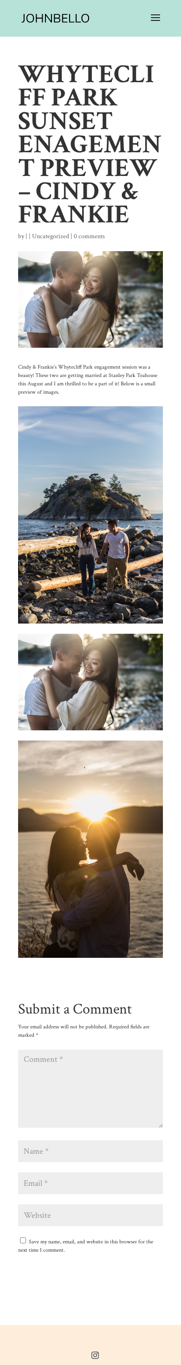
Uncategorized (50, 236)
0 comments (89, 236)
